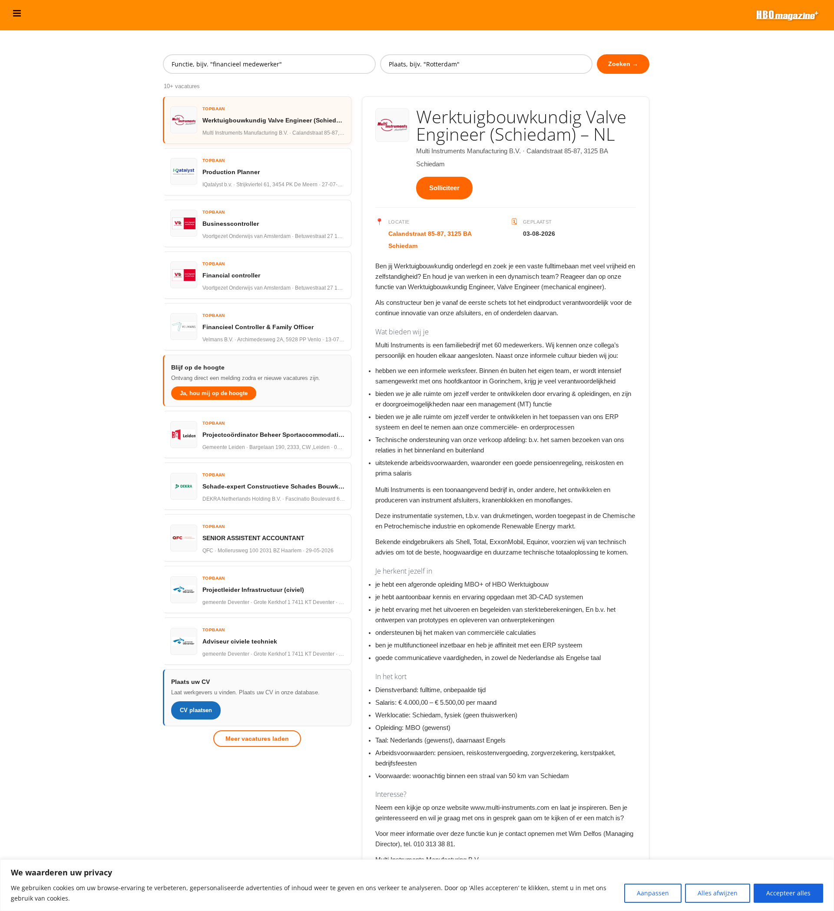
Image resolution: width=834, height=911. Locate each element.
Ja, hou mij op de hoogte (214, 393)
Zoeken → (623, 63)
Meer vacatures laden (257, 738)
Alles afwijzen (718, 893)
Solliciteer (444, 187)
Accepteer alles (788, 893)
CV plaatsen (196, 710)
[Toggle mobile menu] (17, 13)
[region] (417, 885)
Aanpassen (653, 893)
